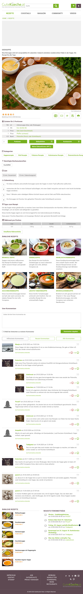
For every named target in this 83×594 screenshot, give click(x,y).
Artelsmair (29, 374)
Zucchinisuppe (20, 541)
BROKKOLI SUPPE (8, 257)
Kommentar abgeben (71, 331)
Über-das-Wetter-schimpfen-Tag (59, 538)
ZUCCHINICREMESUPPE (10, 291)
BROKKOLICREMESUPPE (64, 291)
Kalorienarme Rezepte (55, 155)
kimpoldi (18, 430)
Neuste (42, 338)
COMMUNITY (57, 13)
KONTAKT (11, 577)
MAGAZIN (41, 13)
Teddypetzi (30, 445)
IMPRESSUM (11, 575)
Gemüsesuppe (20, 532)
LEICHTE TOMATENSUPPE (38, 291)
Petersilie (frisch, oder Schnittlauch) (29, 136)
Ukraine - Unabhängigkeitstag (58, 514)
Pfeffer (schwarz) (22, 133)
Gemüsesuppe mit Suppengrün (25, 550)
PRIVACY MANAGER (31, 580)
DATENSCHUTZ (31, 577)
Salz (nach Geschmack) (25, 131)
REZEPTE (10, 13)
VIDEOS (73, 13)
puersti (17, 475)
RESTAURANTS (52, 584)
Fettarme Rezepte (38, 155)
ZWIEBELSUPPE (34, 257)
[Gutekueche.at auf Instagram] (75, 576)
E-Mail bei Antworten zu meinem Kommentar (18, 332)
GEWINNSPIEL (52, 580)
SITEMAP (11, 580)
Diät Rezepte (22, 155)
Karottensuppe (20, 522)
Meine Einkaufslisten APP (40, 146)
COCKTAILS (26, 13)
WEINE (51, 582)
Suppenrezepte (9, 155)
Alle (68, 338)
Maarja (17, 344)
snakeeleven (69, 540)
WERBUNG (51, 575)
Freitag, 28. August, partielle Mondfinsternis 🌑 (64, 525)
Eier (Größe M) (22, 128)
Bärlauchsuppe (20, 513)
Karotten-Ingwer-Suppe (23, 560)
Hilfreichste (15, 338)
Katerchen (18, 360)
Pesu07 (17, 402)
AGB (31, 575)
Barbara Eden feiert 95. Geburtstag (60, 520)
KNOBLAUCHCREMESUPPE (65, 257)
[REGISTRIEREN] (78, 6)
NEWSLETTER (52, 577)
